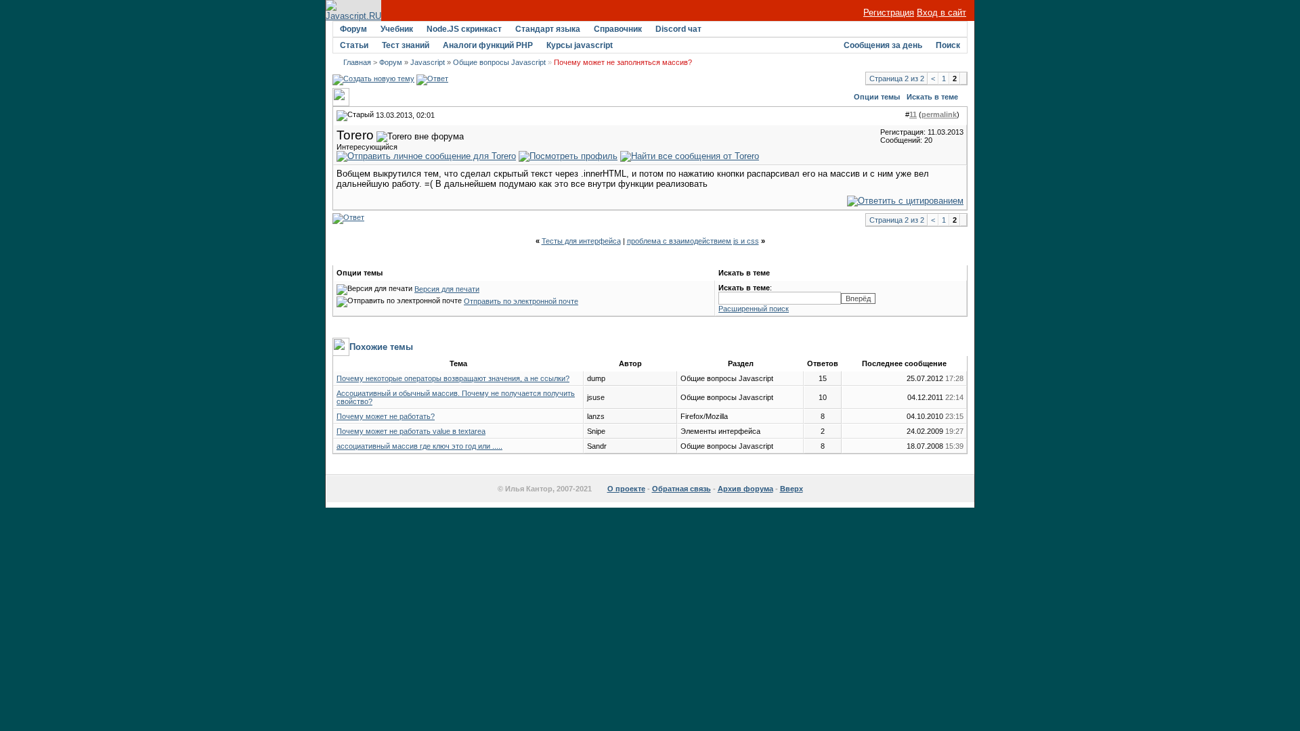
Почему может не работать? (386, 416)
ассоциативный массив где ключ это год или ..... (419, 446)
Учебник (397, 29)
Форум (353, 29)
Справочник (618, 29)
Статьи (354, 45)
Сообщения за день (883, 45)
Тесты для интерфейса (581, 241)
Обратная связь (681, 489)
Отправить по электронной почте (521, 301)
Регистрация (888, 12)
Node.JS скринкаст (464, 29)
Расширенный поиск (753, 309)
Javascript (427, 62)
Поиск (948, 45)
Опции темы (877, 97)
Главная (357, 62)
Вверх (791, 489)
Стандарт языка (547, 29)
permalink (939, 114)
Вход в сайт (941, 12)
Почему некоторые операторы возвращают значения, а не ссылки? (453, 378)
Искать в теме (932, 97)
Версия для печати (446, 289)
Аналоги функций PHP (488, 45)
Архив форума (745, 489)
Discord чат (678, 29)
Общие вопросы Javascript (499, 62)
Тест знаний (405, 45)
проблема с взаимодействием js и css (693, 241)
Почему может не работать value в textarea (411, 431)
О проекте (626, 489)
